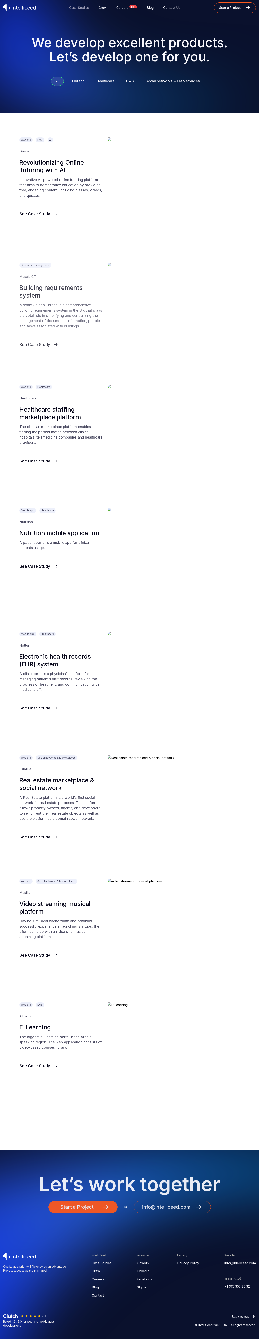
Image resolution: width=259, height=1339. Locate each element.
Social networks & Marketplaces (173, 81)
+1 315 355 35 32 (237, 1286)
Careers (98, 1279)
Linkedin (143, 1271)
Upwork (143, 1263)
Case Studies (101, 1263)
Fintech (78, 81)
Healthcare (105, 81)
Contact (98, 1295)
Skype (141, 1287)
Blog (150, 8)
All (57, 81)
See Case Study (34, 213)
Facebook (144, 1279)
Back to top (240, 1317)
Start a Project (230, 8)
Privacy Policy (188, 1263)
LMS (130, 81)
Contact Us (171, 8)
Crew (103, 8)
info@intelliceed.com (240, 1263)
